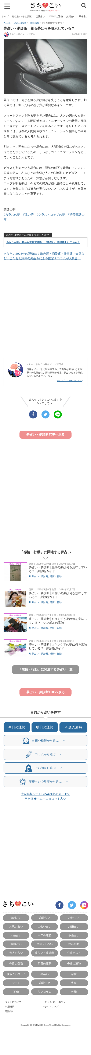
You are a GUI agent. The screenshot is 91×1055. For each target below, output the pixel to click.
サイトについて (13, 1002)
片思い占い (16, 926)
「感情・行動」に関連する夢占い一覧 (46, 669)
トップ (5, 16)
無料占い (71, 16)
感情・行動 (34, 23)
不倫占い (83, 16)
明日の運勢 (44, 727)
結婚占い (73, 926)
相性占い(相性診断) (22, 16)
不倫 (16, 991)
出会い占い (44, 926)
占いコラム (44, 991)
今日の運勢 (16, 727)
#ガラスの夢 (12, 214)
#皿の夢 (28, 214)
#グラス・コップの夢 (51, 214)
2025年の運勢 (55, 16)
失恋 (74, 982)
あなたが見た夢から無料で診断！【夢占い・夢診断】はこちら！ (43, 242)
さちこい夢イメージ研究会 (22, 34)
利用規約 (9, 1006)
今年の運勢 (44, 935)
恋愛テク (44, 982)
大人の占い (16, 952)
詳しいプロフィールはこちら (69, 381)
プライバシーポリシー (56, 1002)
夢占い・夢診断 (20, 23)
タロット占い (44, 944)
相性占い (73, 917)
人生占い (16, 935)
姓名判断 (73, 944)
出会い (44, 974)
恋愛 (74, 974)
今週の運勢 (73, 727)
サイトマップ (51, 1006)
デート (16, 982)
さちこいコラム (16, 974)
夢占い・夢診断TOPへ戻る (45, 434)
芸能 (74, 991)
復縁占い (16, 944)
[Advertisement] (45, 309)
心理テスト (74, 952)
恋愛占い (40, 16)
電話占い (9, 1011)
